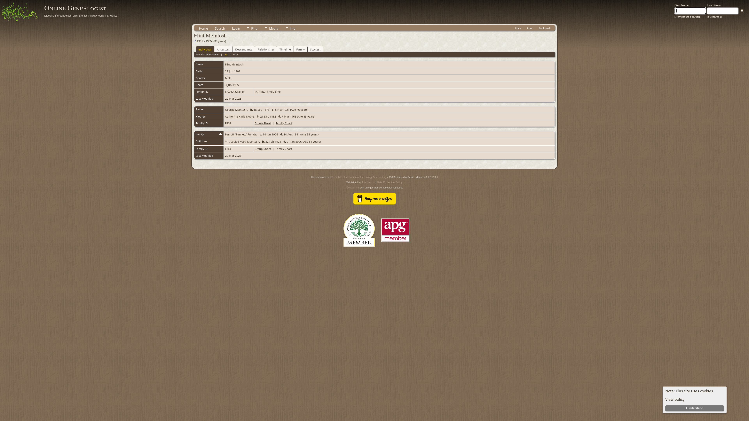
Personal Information (207, 54)
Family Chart (284, 123)
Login (236, 28)
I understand (694, 408)
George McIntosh (236, 109)
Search (220, 28)
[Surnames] (714, 16)
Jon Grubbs (368, 182)
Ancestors (223, 49)
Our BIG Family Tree (268, 92)
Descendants (243, 49)
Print (530, 28)
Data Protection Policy (389, 182)
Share (518, 28)
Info (293, 28)
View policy (675, 399)
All (226, 54)
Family (300, 49)
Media (273, 28)
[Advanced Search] (687, 16)
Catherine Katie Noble (239, 116)
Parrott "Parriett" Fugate (240, 134)
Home (203, 28)
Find (254, 28)
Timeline (285, 49)
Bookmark (545, 28)
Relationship (266, 49)
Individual (204, 49)
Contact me (352, 187)
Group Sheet (263, 123)
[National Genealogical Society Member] (359, 251)
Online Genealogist (75, 7)
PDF (235, 54)
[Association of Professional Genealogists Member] (395, 242)
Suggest (315, 49)
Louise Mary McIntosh (245, 141)
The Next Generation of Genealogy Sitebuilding (359, 177)
